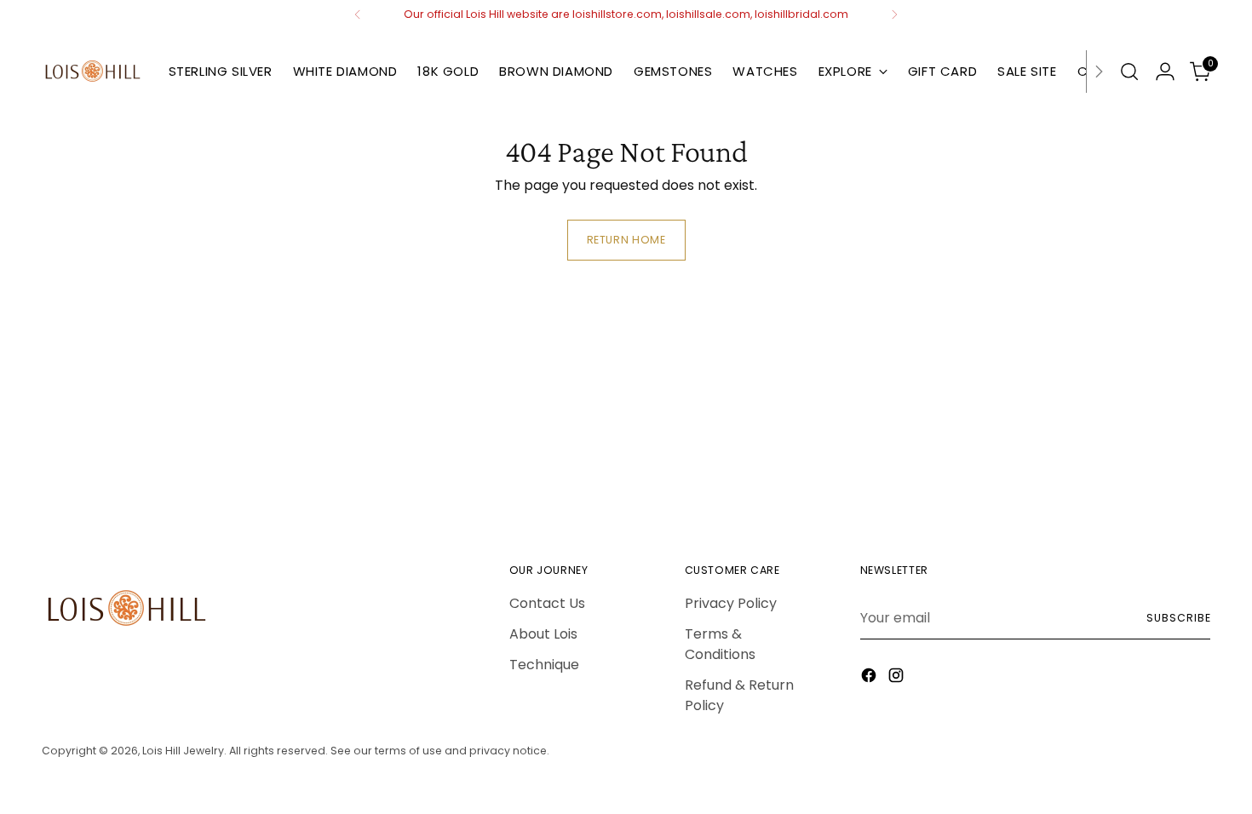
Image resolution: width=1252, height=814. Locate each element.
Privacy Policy (731, 603)
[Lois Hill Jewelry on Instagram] (897, 678)
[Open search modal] (1129, 71)
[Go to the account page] (1165, 71)
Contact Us (547, 603)
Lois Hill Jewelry (183, 750)
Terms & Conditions (720, 644)
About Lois (543, 634)
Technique (544, 664)
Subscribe (1178, 617)
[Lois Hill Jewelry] (93, 71)
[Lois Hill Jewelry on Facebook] (870, 678)
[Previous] (357, 14)
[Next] (894, 14)
